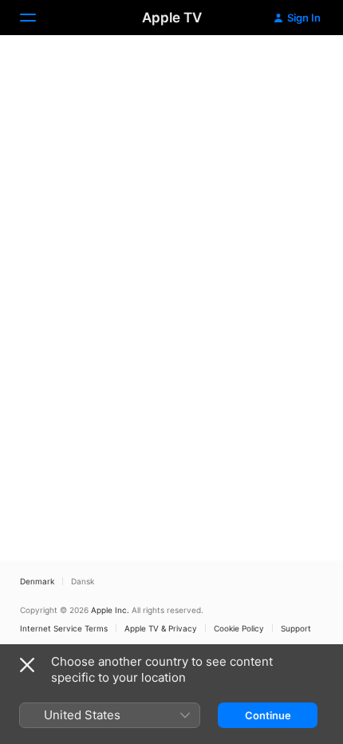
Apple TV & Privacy (160, 628)
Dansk (82, 581)
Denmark (37, 581)
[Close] (27, 665)
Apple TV (172, 18)
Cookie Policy (239, 628)
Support (296, 628)
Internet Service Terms (64, 628)
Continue (268, 715)
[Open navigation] (37, 17)
